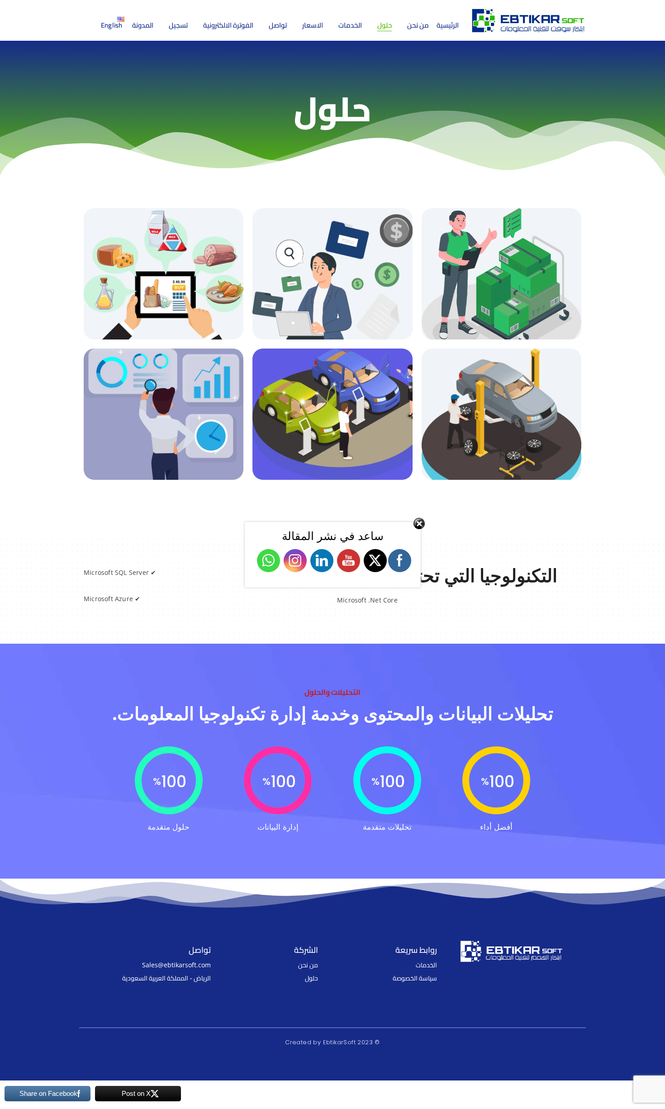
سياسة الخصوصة (415, 978)
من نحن (308, 965)
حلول (311, 978)
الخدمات (426, 965)
